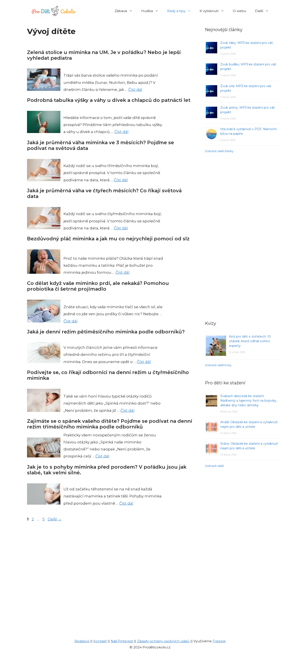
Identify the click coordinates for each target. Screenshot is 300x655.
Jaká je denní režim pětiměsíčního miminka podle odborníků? (106, 332)
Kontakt (100, 641)
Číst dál (135, 89)
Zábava (121, 11)
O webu (239, 11)
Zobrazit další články (219, 151)
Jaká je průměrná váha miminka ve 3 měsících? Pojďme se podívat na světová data (100, 145)
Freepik (219, 641)
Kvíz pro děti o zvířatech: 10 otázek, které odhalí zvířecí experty (250, 341)
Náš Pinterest (122, 641)
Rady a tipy (176, 11)
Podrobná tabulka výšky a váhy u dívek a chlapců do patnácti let (108, 100)
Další (259, 11)
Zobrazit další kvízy (218, 365)
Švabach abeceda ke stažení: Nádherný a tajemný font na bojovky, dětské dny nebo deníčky (248, 400)
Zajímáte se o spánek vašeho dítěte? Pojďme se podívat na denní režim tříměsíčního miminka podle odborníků (109, 424)
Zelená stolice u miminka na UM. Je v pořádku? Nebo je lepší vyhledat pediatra (104, 55)
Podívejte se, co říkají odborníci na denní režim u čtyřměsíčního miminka (108, 375)
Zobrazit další (214, 466)
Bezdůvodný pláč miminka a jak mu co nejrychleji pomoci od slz (108, 239)
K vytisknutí (209, 11)
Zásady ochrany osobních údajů (163, 641)
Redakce (81, 641)
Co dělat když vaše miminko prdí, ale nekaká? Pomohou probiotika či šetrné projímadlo (98, 286)
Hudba (147, 11)
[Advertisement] (242, 236)
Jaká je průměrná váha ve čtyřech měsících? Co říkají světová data (104, 193)
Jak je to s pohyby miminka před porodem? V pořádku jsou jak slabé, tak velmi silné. (106, 470)
